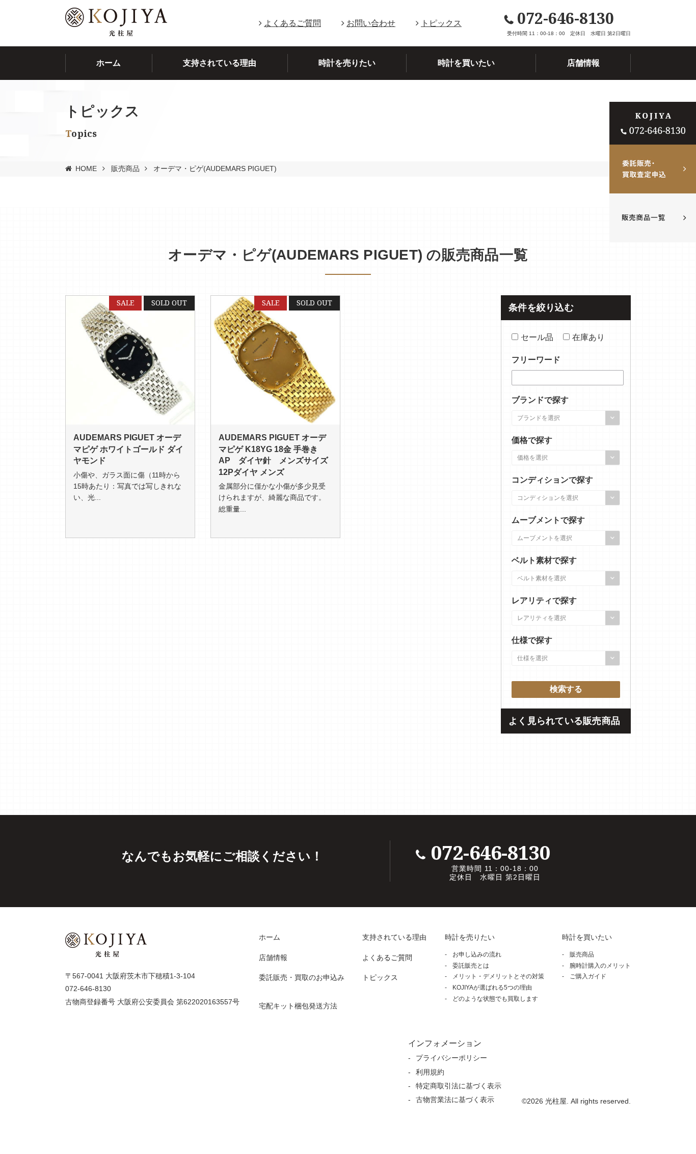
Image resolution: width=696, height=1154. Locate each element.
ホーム (108, 63)
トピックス (441, 23)
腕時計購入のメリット (600, 965)
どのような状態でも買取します (495, 998)
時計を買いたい (466, 63)
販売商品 (125, 168)
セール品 (537, 337)
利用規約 (430, 1072)
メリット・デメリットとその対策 (498, 976)
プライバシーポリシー (451, 1058)
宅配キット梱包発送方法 (298, 1006)
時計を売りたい (347, 63)
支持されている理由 (219, 63)
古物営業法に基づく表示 (455, 1099)
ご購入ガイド (588, 976)
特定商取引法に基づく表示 (458, 1086)
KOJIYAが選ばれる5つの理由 (492, 987)
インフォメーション (444, 1043)
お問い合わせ (370, 23)
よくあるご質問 (292, 23)
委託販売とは (470, 965)
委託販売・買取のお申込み (301, 977)
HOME (86, 168)
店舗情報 (583, 63)
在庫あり (588, 337)
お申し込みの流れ (476, 954)
